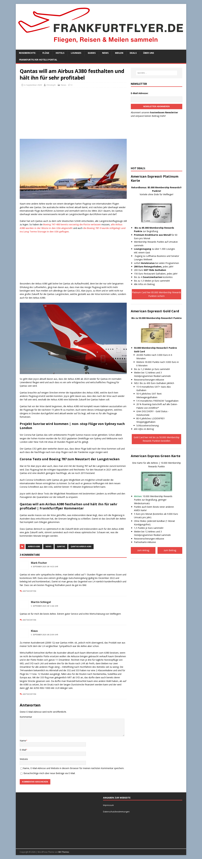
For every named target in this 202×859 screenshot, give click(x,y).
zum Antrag (143, 550)
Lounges (76, 52)
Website (24, 759)
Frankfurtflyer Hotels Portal (38, 59)
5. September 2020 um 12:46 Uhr (44, 606)
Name (23, 740)
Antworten (29, 591)
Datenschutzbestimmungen (116, 811)
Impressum (108, 805)
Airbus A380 (34, 546)
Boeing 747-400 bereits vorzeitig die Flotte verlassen (72, 224)
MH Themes (63, 852)
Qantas (61, 546)
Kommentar (26, 716)
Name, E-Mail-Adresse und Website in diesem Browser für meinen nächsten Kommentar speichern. (73, 768)
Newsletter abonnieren (156, 106)
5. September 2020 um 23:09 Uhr (44, 635)
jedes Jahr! (153, 266)
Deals (133, 52)
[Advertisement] (73, 113)
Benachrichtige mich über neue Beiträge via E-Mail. (49, 773)
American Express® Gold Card (155, 311)
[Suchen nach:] (156, 73)
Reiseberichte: (27, 52)
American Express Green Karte (155, 456)
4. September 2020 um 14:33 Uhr (44, 566)
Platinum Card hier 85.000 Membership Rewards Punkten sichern (156, 294)
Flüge (45, 52)
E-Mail (23, 749)
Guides (92, 52)
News (105, 52)
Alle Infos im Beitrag (144, 284)
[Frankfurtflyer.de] (101, 44)
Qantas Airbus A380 (81, 546)
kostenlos (158, 277)
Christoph (51, 85)
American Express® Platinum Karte (154, 178)
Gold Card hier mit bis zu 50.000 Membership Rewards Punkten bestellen (156, 439)
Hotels (60, 52)
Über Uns (148, 52)
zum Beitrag (170, 550)
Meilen (119, 52)
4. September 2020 (33, 85)
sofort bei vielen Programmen (156, 263)
